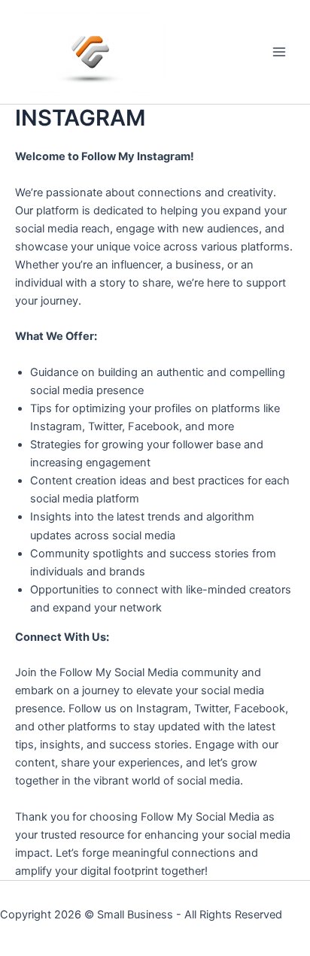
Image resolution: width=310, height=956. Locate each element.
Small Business (135, 914)
